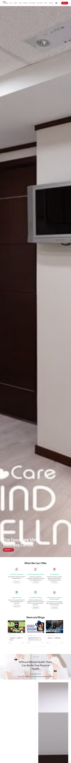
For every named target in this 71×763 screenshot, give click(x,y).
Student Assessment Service (35, 574)
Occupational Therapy (35, 597)
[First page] (26, 646)
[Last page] (45, 646)
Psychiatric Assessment (17, 574)
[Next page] (42, 646)
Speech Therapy (16, 597)
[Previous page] (29, 646)
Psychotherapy (54, 574)
